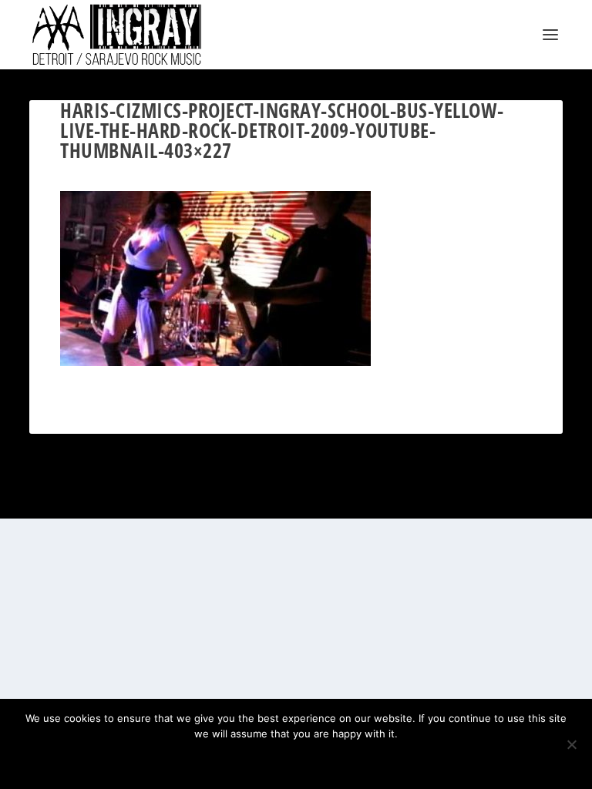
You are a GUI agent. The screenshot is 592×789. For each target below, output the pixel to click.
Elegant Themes (277, 498)
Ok (241, 760)
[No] (571, 744)
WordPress (373, 498)
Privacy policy (316, 760)
